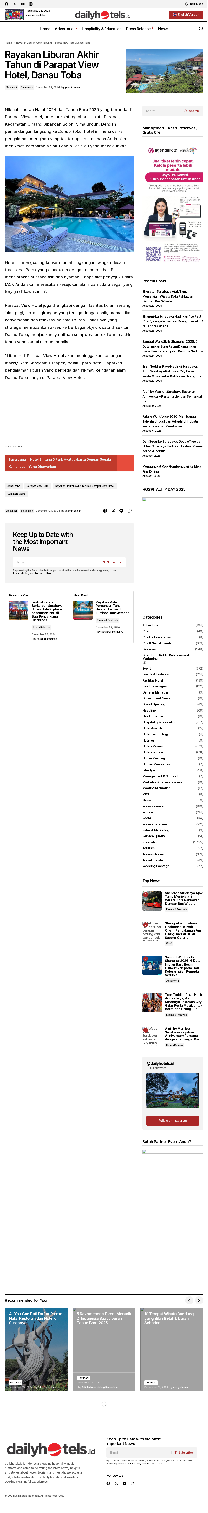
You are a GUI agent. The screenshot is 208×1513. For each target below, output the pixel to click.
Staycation (27, 87)
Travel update (152, 860)
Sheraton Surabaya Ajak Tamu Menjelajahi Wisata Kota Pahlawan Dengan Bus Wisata (167, 296)
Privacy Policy (21, 573)
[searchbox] (162, 111)
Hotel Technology (155, 734)
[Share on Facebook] (105, 511)
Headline (149, 710)
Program (148, 812)
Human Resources (156, 764)
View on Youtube (36, 15)
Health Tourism (153, 716)
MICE (146, 794)
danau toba (13, 486)
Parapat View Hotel (38, 486)
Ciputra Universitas (156, 637)
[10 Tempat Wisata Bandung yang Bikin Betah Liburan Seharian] (171, 1349)
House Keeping (153, 758)
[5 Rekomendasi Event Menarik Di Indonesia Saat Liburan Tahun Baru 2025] (104, 1349)
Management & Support (160, 776)
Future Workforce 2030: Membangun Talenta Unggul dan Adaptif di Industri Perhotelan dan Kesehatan (170, 421)
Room (146, 818)
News (146, 800)
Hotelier (148, 740)
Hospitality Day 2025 (38, 10)
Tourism (148, 848)
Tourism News (153, 854)
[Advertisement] (69, 416)
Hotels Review (152, 746)
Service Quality (153, 836)
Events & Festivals (107, 620)
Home (8, 42)
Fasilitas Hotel (152, 680)
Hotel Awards (152, 728)
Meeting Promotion (156, 788)
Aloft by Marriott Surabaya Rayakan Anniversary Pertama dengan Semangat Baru (172, 396)
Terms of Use (43, 573)
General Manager (155, 692)
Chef (146, 631)
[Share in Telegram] (121, 511)
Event (146, 668)
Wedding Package (155, 866)
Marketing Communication (162, 782)
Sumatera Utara (16, 493)
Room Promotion (154, 824)
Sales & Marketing (155, 830)
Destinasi (11, 87)
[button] (194, 4)
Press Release (41, 627)
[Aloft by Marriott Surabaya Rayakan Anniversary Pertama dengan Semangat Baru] (152, 1036)
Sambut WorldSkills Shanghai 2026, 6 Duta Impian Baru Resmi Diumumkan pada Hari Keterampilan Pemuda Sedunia (172, 346)
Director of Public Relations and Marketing (165, 657)
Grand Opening (153, 704)
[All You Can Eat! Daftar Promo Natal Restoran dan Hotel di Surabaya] (36, 1349)
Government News (156, 698)
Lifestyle (148, 770)
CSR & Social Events (157, 643)
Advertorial (150, 625)
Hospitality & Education (159, 722)
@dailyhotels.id (160, 1063)
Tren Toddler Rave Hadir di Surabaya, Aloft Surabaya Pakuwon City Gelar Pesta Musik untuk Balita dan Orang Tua (172, 371)
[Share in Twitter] (113, 511)
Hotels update (152, 752)
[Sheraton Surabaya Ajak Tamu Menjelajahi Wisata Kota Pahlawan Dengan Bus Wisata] (152, 901)
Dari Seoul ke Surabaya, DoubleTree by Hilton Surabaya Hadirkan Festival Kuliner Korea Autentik (172, 446)
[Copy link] (130, 511)
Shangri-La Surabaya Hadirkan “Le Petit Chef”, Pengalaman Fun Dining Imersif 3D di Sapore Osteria (172, 321)
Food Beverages (154, 686)
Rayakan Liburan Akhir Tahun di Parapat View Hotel (84, 486)
